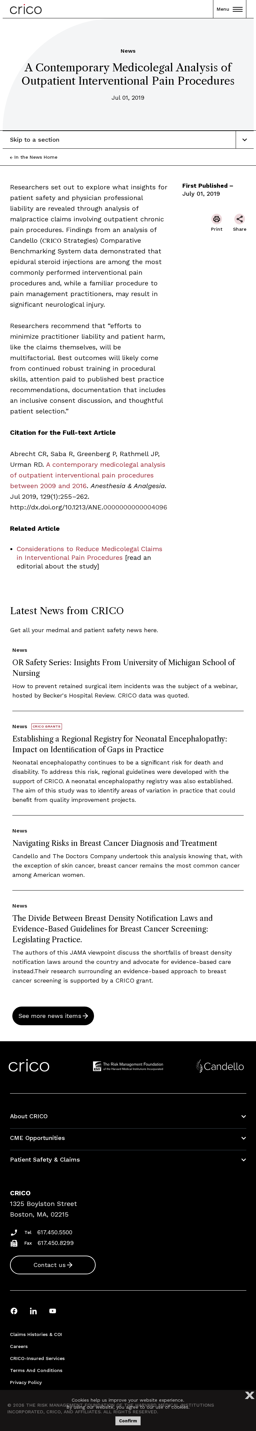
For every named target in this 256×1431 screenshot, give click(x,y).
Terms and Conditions (36, 1370)
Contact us (49, 1264)
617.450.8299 (56, 1242)
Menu (223, 9)
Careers (19, 1346)
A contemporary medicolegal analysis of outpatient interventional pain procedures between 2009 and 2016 (87, 475)
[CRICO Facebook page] (14, 1311)
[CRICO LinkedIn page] (33, 1311)
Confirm (128, 1420)
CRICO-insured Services (37, 1358)
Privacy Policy (26, 1382)
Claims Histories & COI (36, 1334)
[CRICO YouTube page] (53, 1311)
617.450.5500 (54, 1232)
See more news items (49, 1015)
